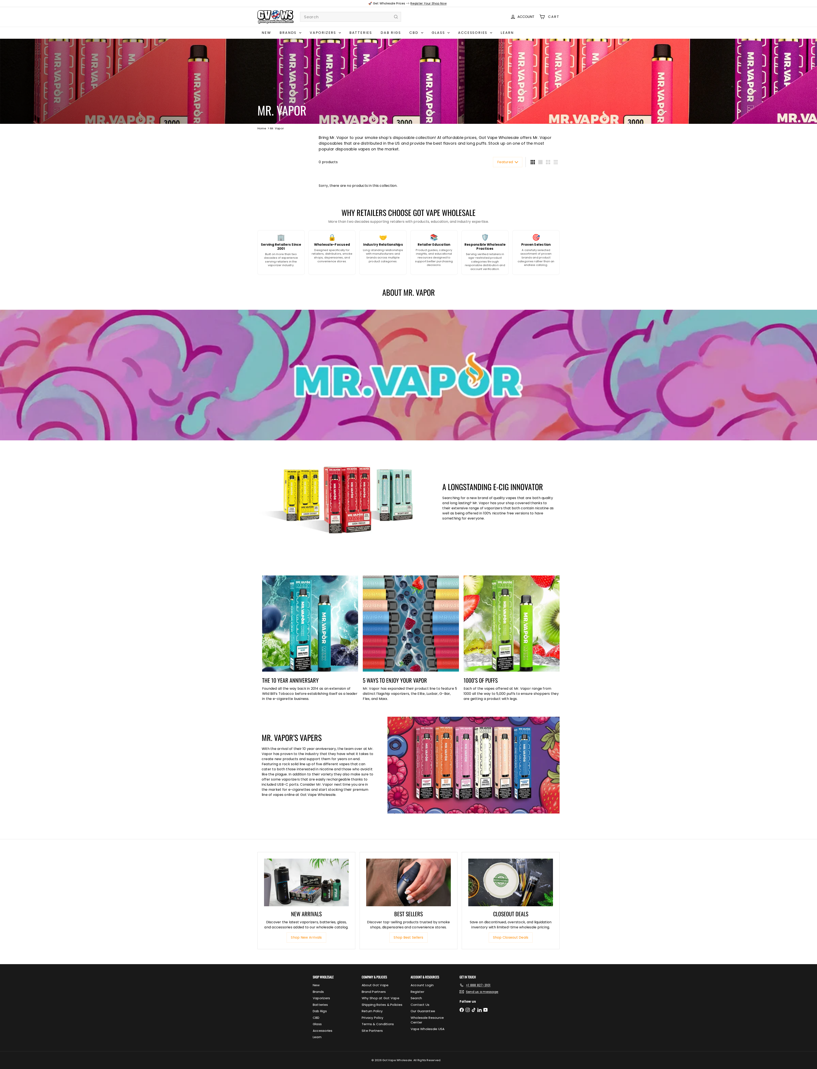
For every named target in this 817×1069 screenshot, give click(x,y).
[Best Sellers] (408, 882)
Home (261, 128)
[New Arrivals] (306, 882)
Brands (289, 32)
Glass (439, 32)
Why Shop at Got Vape (380, 998)
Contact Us (420, 1004)
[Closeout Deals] (510, 882)
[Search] (396, 17)
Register (417, 991)
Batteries (360, 32)
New (266, 32)
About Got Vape (375, 985)
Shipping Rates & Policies (382, 1004)
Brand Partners (374, 991)
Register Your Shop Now (428, 3)
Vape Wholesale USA (427, 1029)
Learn (507, 32)
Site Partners (372, 1030)
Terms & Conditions (378, 1024)
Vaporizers (324, 32)
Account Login (422, 985)
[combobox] (350, 17)
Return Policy (372, 1011)
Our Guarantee (423, 1011)
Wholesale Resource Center (427, 1020)
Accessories (473, 32)
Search (416, 998)
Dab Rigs (391, 32)
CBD (414, 32)
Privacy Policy (372, 1017)
